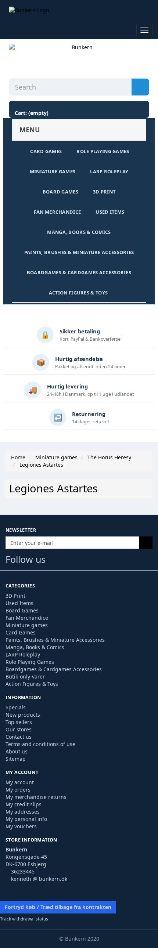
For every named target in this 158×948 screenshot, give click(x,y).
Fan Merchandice (57, 212)
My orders (18, 789)
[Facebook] (54, 560)
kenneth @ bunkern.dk (39, 878)
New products (23, 714)
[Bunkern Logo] (79, 10)
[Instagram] (83, 560)
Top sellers (19, 722)
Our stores (19, 729)
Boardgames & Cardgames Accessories (79, 272)
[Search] (140, 87)
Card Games (46, 151)
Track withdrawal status (24, 919)
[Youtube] (69, 560)
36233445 (23, 871)
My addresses (23, 811)
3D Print (104, 191)
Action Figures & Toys (78, 292)
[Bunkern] (79, 59)
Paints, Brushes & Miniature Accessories (79, 252)
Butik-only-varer (25, 676)
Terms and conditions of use (40, 744)
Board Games (60, 191)
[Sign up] (145, 542)
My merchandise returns (36, 796)
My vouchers (21, 826)
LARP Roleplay (109, 171)
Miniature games (53, 171)
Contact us (19, 736)
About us (17, 751)
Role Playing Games (102, 151)
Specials (16, 707)
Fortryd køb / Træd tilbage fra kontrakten (58, 907)
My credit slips (24, 804)
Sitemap (16, 758)
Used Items (110, 212)
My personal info (26, 818)
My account (20, 782)
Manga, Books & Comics (79, 232)
